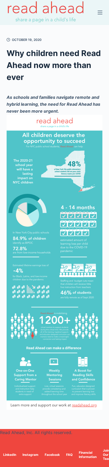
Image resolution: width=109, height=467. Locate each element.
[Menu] (100, 12)
